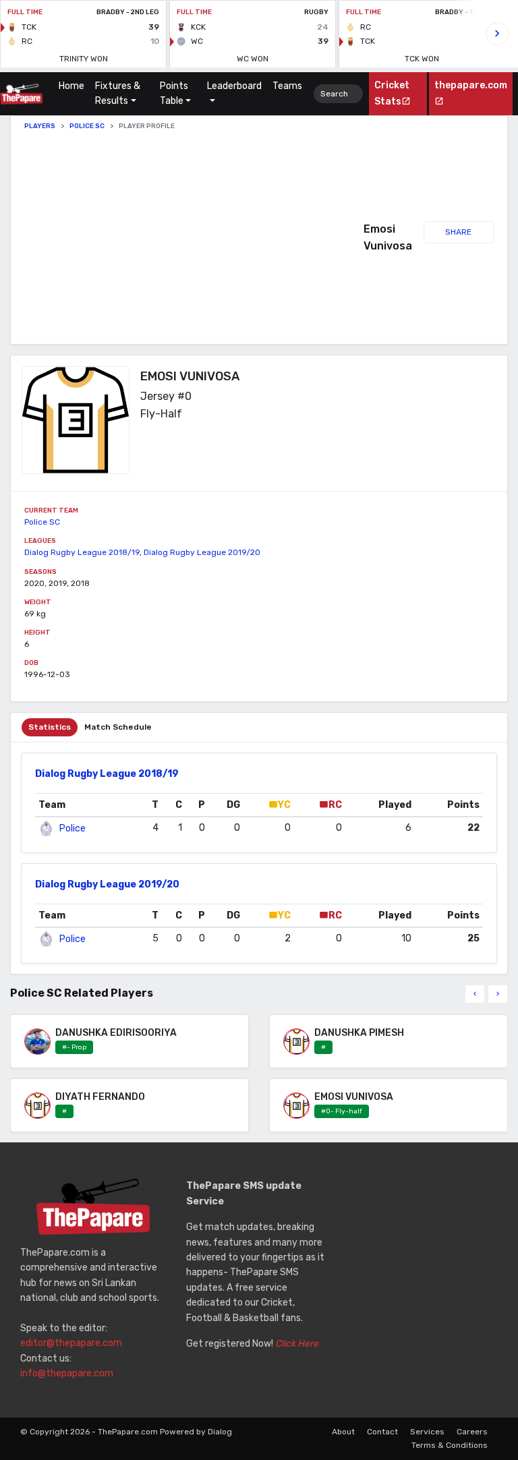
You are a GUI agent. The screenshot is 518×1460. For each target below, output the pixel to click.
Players (39, 126)
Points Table (174, 93)
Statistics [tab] (49, 727)
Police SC (87, 126)
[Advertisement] (194, 237)
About (343, 1431)
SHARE (458, 232)
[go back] (475, 994)
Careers (472, 1431)
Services (427, 1431)
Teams (287, 86)
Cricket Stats (391, 93)
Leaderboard (234, 86)
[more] (498, 994)
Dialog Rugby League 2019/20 (202, 552)
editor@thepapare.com (71, 1343)
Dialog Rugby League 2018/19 (82, 552)
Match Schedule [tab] (118, 727)
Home (74, 86)
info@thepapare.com (66, 1373)
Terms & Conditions (449, 1445)
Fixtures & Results (117, 93)
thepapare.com (470, 85)
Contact (382, 1431)
